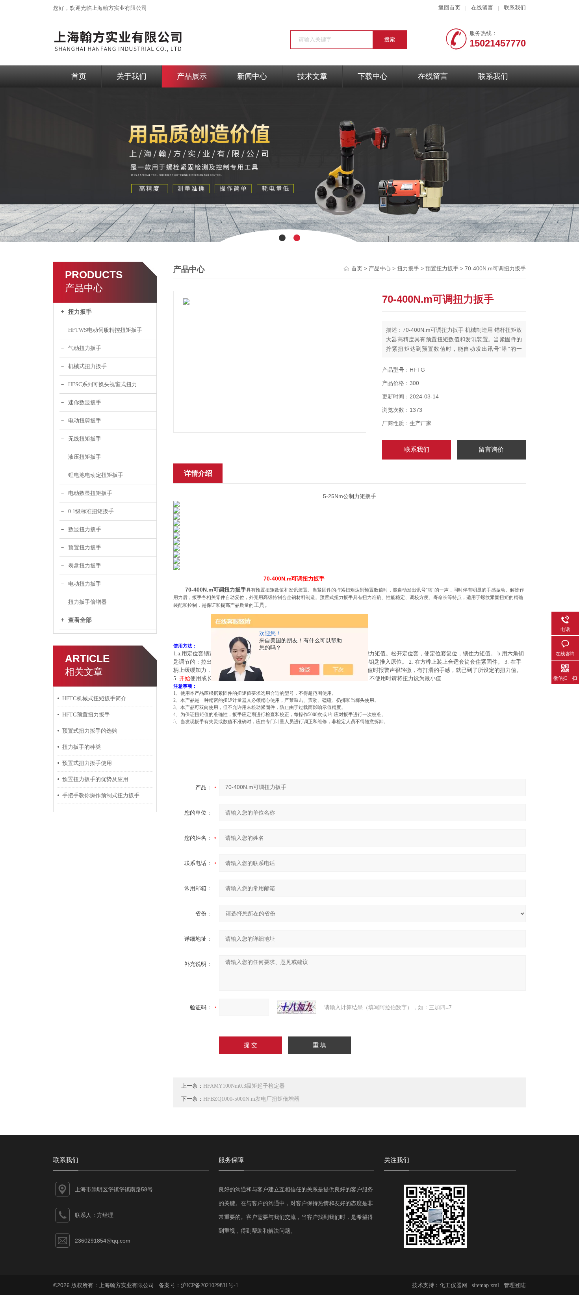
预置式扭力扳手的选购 (89, 731)
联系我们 (515, 8)
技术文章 (312, 76)
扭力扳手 (80, 312)
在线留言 (482, 8)
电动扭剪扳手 (84, 421)
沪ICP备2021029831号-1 (209, 1285)
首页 (78, 76)
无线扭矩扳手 (84, 439)
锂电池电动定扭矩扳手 (95, 475)
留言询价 (491, 449)
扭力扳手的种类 (81, 747)
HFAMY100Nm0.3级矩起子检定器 (244, 1086)
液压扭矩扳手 (84, 457)
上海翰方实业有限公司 (119, 8)
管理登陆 (515, 1285)
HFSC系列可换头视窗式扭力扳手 (108, 384)
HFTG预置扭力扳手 (86, 715)
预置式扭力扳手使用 (87, 763)
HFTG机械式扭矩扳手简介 (94, 698)
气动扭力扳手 (84, 348)
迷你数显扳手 (84, 403)
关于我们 (132, 76)
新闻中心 (252, 76)
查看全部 (80, 620)
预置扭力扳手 (84, 548)
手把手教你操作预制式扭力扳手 (100, 795)
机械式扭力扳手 (87, 366)
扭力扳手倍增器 (87, 602)
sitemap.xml (485, 1285)
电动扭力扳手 (84, 584)
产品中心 (380, 269)
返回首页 (449, 8)
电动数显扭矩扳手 (90, 493)
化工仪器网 (453, 1285)
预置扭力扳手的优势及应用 (95, 779)
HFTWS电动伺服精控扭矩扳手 (105, 330)
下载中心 (373, 76)
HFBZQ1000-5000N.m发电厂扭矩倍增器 (251, 1099)
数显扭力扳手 (84, 529)
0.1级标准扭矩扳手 (91, 511)
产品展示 (192, 76)
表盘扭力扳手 (84, 566)
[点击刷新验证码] (296, 1007)
